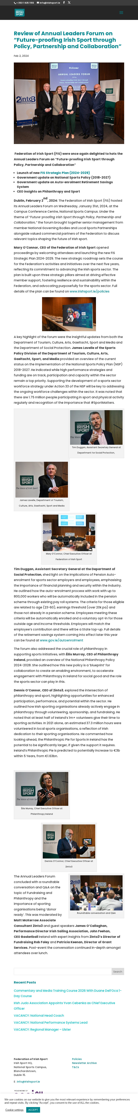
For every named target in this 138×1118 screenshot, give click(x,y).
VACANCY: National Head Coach (39, 1015)
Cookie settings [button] (14, 1110)
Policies (77, 1059)
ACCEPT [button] (33, 1110)
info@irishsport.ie (28, 1081)
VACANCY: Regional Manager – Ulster (42, 1029)
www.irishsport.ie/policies (89, 291)
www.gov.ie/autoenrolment (61, 640)
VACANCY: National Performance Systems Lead (51, 1022)
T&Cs (75, 1067)
